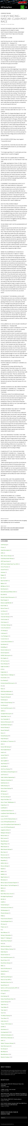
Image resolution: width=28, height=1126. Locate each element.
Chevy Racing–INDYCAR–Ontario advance (11, 1099)
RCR (2, 943)
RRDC (2, 965)
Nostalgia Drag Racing (6, 896)
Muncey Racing (4, 866)
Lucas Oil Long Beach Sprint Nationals (10, 824)
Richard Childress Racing (7, 949)
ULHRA (2, 1026)
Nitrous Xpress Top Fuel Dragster (9, 885)
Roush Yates (4, 960)
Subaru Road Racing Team (7, 999)
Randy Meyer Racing (6, 940)
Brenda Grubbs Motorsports (8, 597)
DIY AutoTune (4, 661)
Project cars (4, 927)
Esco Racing (4, 680)
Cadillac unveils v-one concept (8, 1089)
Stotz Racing (4, 996)
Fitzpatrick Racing (5, 697)
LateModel (3, 807)
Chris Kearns (4, 622)
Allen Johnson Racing (6, 555)
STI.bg (2, 993)
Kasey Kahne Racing (6, 788)
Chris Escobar (4, 619)
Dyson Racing (4, 663)
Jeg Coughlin (4, 760)
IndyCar (3, 752)
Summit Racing (4, 1001)
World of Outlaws (5, 1057)
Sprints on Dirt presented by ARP (9, 987)
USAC (2, 1040)
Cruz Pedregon (4, 636)
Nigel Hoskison (4, 877)
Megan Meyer (4, 843)
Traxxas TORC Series (6, 1024)
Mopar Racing (4, 857)
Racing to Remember (6, 935)
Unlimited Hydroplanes (6, 1035)
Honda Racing (4, 735)
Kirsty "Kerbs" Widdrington (7, 802)
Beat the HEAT (4, 580)
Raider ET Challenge (6, 938)
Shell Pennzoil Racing (6, 976)
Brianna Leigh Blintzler (6, 602)
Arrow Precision (5, 566)
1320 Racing (4, 544)
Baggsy (2, 575)
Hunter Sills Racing (5, 746)
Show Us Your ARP (5, 979)
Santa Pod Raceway (5, 968)
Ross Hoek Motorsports (6, 957)
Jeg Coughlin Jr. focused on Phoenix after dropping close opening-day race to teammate (14, 520)
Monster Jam (4, 855)
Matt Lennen (4, 838)
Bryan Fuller (3, 605)
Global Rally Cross (5, 716)
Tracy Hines (4, 1018)
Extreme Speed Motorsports (8, 683)
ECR (2, 669)
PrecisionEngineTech (6, 921)
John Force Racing (5, 769)
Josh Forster (4, 774)
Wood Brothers (4, 1054)
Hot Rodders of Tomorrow (7, 741)
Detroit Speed (4, 652)
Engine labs (3, 672)
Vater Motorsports (5, 1046)
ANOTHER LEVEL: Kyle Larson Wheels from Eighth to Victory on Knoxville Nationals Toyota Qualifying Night (14, 1094)
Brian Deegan (4, 600)
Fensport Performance (6, 694)
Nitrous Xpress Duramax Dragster (9, 882)
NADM (2, 868)
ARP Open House (5, 561)
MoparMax (3, 860)
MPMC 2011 (4, 863)
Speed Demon (4, 985)
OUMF (2, 902)
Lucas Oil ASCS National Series (8, 819)
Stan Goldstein (4, 990)
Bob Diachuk (4, 589)
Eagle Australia (4, 666)
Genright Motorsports (6, 713)
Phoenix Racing (4, 913)
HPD (2, 744)
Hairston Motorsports (6, 722)
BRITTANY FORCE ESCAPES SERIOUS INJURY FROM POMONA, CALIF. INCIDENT (12, 527)
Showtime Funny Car (6, 982)
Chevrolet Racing (6, 13)
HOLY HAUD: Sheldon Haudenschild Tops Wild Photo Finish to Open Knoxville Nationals (14, 1104)
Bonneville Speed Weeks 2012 (8, 591)
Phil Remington (4, 910)
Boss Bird (3, 594)
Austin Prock (4, 569)
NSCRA (2, 899)
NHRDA (3, 874)
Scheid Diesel (4, 971)
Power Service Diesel (6, 918)
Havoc (2, 733)
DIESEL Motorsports (6, 655)
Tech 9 (2, 1012)
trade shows (4, 1021)
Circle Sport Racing (5, 625)
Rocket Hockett (5, 954)
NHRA (2, 871)
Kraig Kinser (4, 805)
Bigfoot (2, 583)
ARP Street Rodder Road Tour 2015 (9, 564)
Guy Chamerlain (4, 719)
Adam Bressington (5, 550)
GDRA (2, 710)
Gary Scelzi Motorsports (7, 708)
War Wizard (3, 1051)
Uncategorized (4, 1032)
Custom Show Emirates (6, 641)
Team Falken (4, 1007)
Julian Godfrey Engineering (7, 777)
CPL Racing (3, 630)
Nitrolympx (3, 879)
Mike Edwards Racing (6, 849)
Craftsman (3, 633)
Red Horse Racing (5, 946)
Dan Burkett (4, 644)
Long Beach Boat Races (6, 810)
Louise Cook (4, 816)
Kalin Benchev (4, 782)
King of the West (5, 799)
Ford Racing (3, 705)
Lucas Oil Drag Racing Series (8, 821)
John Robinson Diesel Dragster (8, 771)
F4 (1, 686)
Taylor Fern (3, 1004)
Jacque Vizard (4, 755)
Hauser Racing (4, 730)
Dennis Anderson (5, 650)
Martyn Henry (4, 835)
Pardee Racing (4, 904)
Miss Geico (3, 852)
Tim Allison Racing (5, 1015)
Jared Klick (3, 758)
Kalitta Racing (4, 785)
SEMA (2, 974)
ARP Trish (12, 24)
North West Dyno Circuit (7, 893)
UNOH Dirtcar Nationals (6, 1037)
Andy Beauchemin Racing (7, 558)
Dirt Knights (4, 658)
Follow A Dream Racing (6, 702)
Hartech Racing (4, 727)
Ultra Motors (4, 1029)
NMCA (2, 888)
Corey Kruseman (5, 627)
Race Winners (4, 932)
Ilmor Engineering (5, 749)
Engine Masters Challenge (7, 674)
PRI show (3, 924)
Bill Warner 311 (4, 586)
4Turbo (2, 547)
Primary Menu (26, 7)
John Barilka (4, 766)
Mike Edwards (4, 846)
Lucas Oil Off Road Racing (7, 827)
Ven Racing (3, 1048)
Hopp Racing (4, 738)
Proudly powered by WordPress (7, 1124)
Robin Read (3, 951)
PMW (2, 915)
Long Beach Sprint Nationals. (8, 813)
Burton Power (4, 608)
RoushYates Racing (5, 963)
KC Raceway (4, 794)
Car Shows (3, 611)
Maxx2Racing (4, 841)
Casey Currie (4, 614)
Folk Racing (3, 699)
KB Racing (3, 791)
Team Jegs (3, 1010)
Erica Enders (4, 677)
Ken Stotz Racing (5, 796)
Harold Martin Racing (6, 724)
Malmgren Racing (5, 832)
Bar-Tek (3, 578)
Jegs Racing (4, 763)
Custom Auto (4, 638)
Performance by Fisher (6, 907)
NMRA (2, 891)
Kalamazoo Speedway (6, 780)
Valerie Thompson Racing (7, 1043)
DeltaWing (3, 647)
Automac (3, 572)
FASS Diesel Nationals (6, 691)
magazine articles (5, 830)
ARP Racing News (6, 7)
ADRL (2, 553)
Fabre (2, 688)
